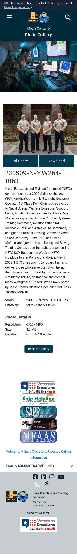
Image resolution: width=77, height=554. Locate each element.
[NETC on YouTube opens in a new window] (61, 478)
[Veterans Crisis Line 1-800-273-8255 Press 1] (38, 387)
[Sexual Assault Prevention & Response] (38, 412)
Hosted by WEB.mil (37, 512)
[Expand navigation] (9, 17)
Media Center (37, 29)
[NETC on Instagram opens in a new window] (52, 478)
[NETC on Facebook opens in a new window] (35, 478)
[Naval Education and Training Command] (17, 496)
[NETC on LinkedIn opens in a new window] (43, 478)
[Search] (68, 17)
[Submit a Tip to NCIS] (38, 424)
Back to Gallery (38, 349)
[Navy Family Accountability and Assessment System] (38, 436)
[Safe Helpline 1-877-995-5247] (38, 400)
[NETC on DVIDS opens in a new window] (37, 484)
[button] (19, 7)
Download (56, 161)
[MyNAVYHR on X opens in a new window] (46, 484)
